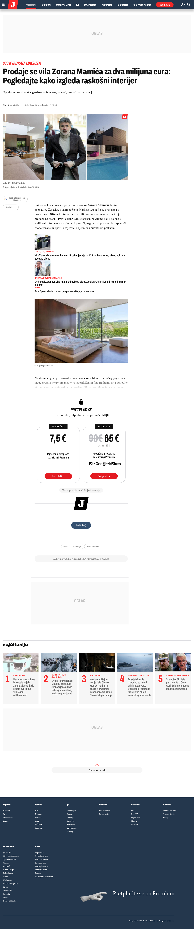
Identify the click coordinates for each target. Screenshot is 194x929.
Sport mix (38, 828)
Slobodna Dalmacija (10, 856)
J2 (77, 4)
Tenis (37, 821)
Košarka (38, 817)
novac (103, 805)
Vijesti (31, 4)
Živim (5, 887)
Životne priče (72, 828)
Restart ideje (104, 814)
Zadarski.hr (7, 890)
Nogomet (38, 814)
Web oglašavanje (41, 866)
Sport (46, 4)
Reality (165, 817)
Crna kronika (8, 817)
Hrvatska (6, 810)
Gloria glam (7, 880)
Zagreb (6, 821)
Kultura (90, 4)
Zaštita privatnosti (42, 859)
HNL (37, 810)
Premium (63, 4)
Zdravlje (70, 817)
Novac (107, 4)
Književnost (135, 817)
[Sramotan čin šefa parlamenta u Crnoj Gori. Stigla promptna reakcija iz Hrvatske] (173, 663)
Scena (122, 4)
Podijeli (9, 207)
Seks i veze (71, 821)
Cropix (5, 897)
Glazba (134, 821)
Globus (6, 863)
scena (167, 805)
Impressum (39, 852)
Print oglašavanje (41, 870)
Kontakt (38, 873)
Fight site (38, 824)
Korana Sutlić (13, 105)
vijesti (6, 805)
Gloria (5, 877)
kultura (135, 805)
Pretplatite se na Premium (143, 893)
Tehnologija (71, 810)
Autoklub (6, 866)
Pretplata (165, 4)
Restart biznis (104, 810)
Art (132, 810)
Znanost (70, 814)
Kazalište (134, 824)
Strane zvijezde (169, 814)
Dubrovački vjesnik (10, 883)
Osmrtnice (142, 4)
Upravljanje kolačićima (44, 877)
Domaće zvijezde (169, 810)
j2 (68, 805)
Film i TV (134, 814)
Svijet (5, 814)
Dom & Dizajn (8, 870)
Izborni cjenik (40, 863)
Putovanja (71, 824)
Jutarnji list (7, 852)
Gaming (70, 831)
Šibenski (6, 894)
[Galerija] (65, 147)
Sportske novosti (9, 859)
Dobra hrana (8, 873)
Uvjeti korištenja (41, 856)
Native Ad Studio (9, 901)
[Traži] (188, 4)
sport (38, 805)
